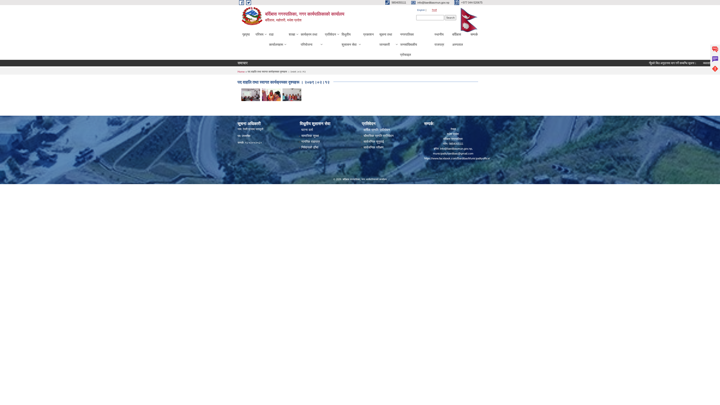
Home (241, 71)
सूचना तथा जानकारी (385, 39)
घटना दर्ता (307, 130)
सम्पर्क (474, 34)
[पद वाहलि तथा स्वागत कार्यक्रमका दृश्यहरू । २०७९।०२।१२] (250, 94)
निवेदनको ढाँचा (309, 147)
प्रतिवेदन (330, 34)
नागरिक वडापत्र (310, 141)
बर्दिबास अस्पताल (457, 39)
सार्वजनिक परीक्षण (373, 147)
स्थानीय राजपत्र (439, 39)
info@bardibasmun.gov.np (456, 148)
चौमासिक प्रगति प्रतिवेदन (379, 136)
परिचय (259, 34)
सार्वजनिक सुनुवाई (374, 141)
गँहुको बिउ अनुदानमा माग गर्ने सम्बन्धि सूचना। (657, 63)
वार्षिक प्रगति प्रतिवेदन (377, 130)
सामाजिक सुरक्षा (310, 136)
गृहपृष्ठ (246, 34)
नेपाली (434, 10)
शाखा (292, 34)
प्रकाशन (368, 34)
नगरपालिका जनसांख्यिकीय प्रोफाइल (408, 45)
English (421, 10)
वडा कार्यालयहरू (276, 39)
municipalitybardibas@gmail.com (453, 153)
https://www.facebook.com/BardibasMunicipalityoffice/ (457, 158)
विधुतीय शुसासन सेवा (349, 39)
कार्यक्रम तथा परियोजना (309, 39)
